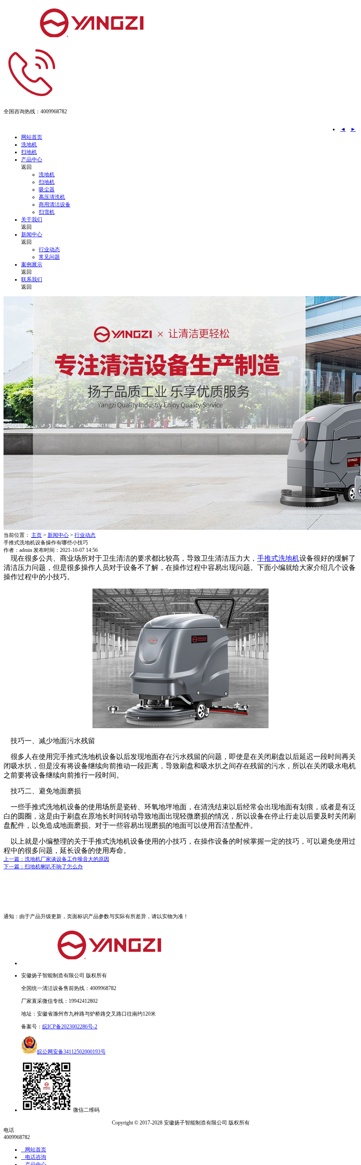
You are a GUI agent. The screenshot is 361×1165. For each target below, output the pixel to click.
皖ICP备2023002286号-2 (69, 1027)
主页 (36, 535)
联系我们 (31, 279)
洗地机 (29, 144)
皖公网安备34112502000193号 (71, 1052)
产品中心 (31, 159)
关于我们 (31, 219)
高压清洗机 (52, 197)
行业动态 (49, 249)
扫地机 (29, 152)
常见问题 (49, 257)
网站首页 (31, 137)
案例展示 (31, 264)
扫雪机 (47, 212)
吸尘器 (47, 189)
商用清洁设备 (54, 204)
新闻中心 (31, 234)
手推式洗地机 (278, 558)
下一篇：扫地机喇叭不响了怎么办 (43, 867)
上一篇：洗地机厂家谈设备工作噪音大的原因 (56, 859)
